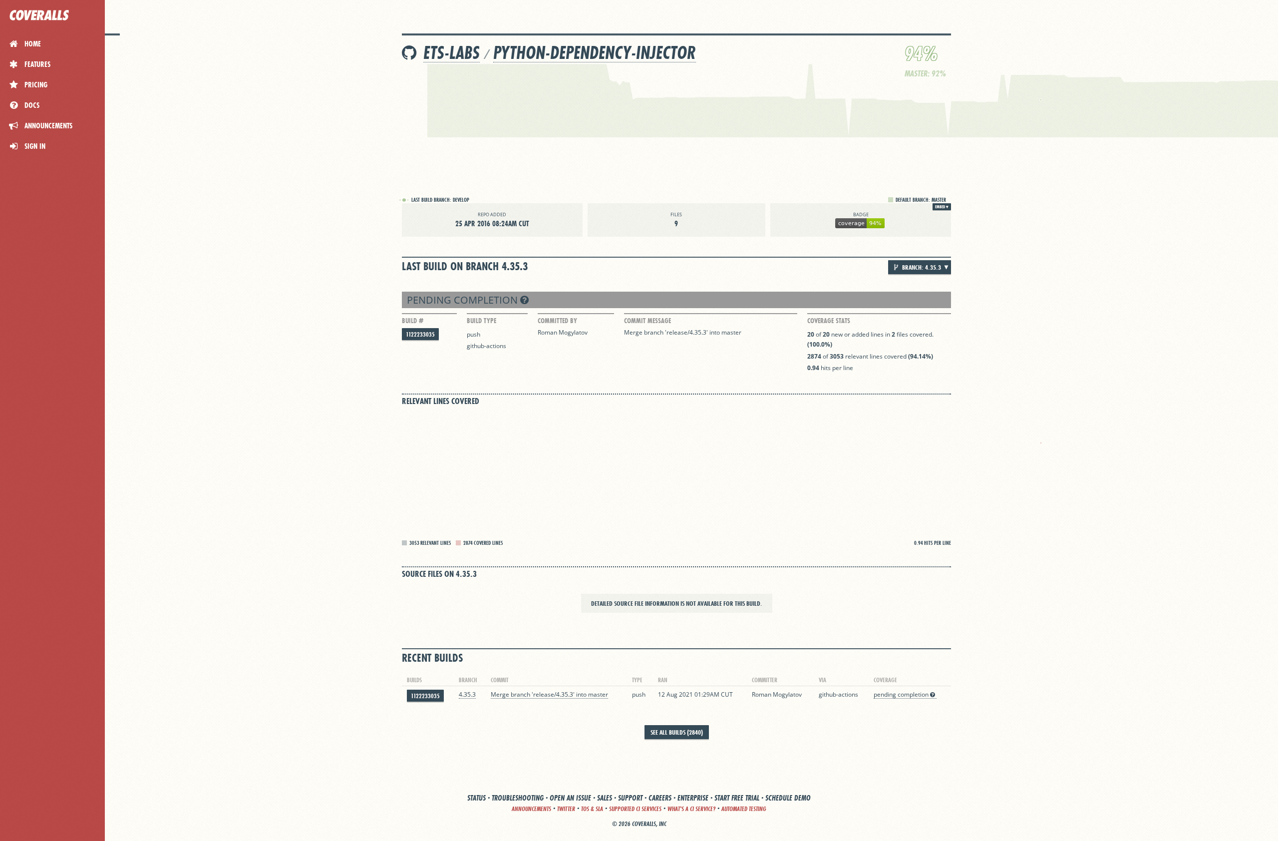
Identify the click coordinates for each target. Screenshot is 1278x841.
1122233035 (420, 334)
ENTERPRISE (692, 798)
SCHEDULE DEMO (788, 798)
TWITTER (566, 809)
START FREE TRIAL (736, 798)
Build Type (481, 321)
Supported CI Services (635, 809)
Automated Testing (743, 809)
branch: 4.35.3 (921, 267)
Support (630, 798)
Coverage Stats (828, 321)
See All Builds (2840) (676, 732)
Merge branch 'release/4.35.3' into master (682, 332)
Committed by (557, 321)
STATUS (476, 798)
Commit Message (647, 321)
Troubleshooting (518, 798)
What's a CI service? (691, 809)
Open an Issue (570, 798)
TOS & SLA (592, 809)
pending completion (463, 300)
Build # (412, 321)
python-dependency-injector (594, 52)
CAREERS (659, 798)
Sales (604, 798)
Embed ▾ (942, 207)
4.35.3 (467, 694)
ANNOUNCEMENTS (531, 809)
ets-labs (451, 52)
